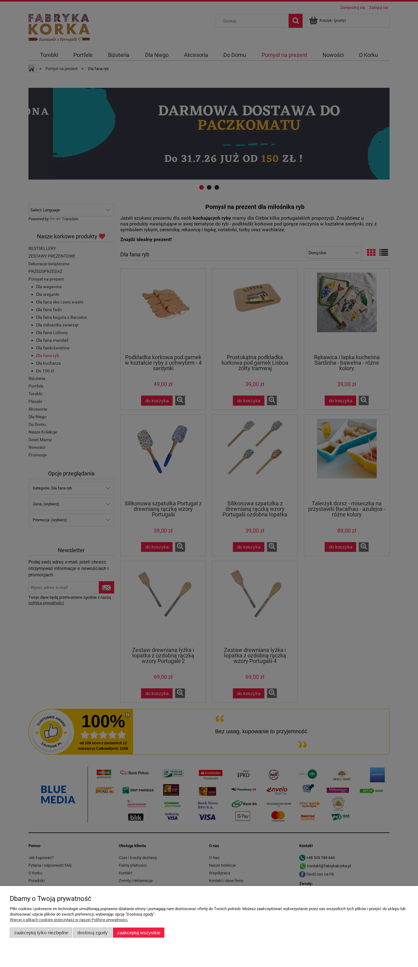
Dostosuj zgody (92, 932)
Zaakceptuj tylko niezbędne (41, 932)
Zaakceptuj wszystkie (138, 932)
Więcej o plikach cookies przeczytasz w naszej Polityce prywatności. (69, 919)
